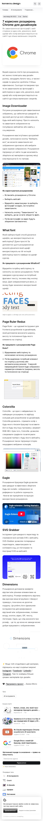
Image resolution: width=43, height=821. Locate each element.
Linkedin (27, 670)
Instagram (7, 670)
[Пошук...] (35, 3)
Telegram (7, 674)
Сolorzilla (9, 406)
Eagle (6, 477)
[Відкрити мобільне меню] (39, 3)
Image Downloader (15, 105)
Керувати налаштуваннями (27, 810)
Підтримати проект (15, 684)
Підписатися (21, 763)
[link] (11, 4)
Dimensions (10, 584)
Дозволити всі (10, 810)
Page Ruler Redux (14, 321)
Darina (25, 16)
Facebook (17, 670)
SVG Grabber (11, 529)
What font (9, 230)
